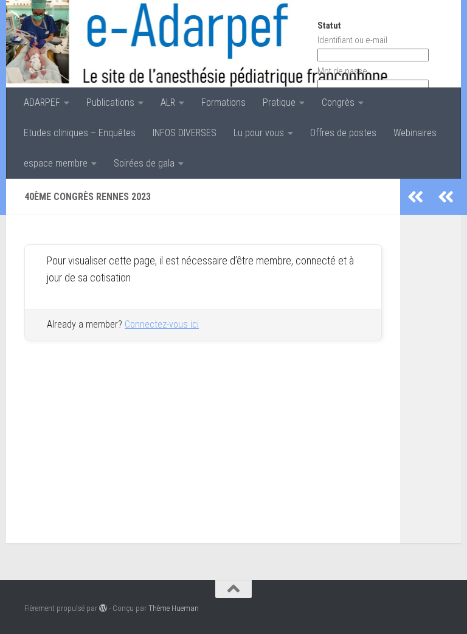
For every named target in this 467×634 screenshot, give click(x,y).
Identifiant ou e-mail (352, 40)
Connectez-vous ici (162, 324)
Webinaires (415, 133)
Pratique (279, 102)
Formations (223, 102)
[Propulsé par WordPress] (103, 608)
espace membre (56, 163)
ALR (168, 102)
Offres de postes (343, 133)
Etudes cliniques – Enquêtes (80, 133)
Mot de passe (342, 71)
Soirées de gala (144, 163)
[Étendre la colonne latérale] (446, 197)
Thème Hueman (173, 608)
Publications (110, 102)
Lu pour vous (259, 133)
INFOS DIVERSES (184, 133)
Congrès (338, 102)
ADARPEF (42, 102)
